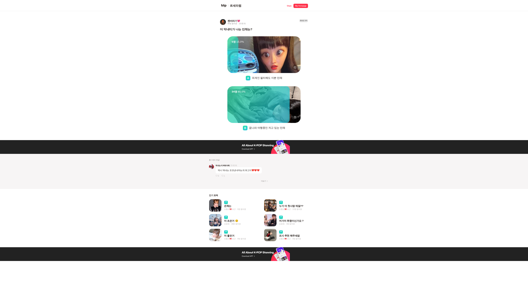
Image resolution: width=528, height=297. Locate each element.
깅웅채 (226, 224)
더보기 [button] (263, 181)
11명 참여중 (297, 209)
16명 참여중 (236, 224)
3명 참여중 (290, 224)
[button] (289, 6)
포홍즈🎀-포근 (230, 209)
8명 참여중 (241, 239)
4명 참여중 (296, 239)
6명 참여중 (241, 209)
